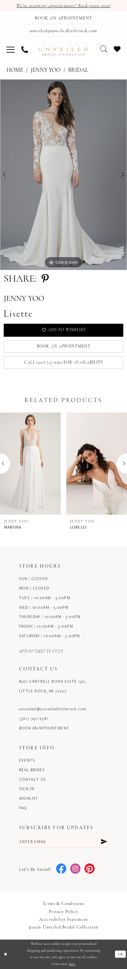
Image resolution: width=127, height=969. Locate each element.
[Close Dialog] (5, 954)
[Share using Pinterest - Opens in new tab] (45, 279)
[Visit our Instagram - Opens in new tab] (75, 869)
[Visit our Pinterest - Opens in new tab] (89, 869)
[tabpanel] (63, 175)
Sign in (27, 788)
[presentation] (30, 463)
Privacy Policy (63, 912)
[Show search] (103, 49)
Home (14, 70)
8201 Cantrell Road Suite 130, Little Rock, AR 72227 (52, 686)
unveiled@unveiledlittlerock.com (53, 709)
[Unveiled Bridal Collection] (64, 49)
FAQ (23, 808)
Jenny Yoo (45, 70)
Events (27, 760)
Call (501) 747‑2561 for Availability (64, 363)
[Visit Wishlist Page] (117, 49)
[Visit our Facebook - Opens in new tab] (61, 869)
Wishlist (29, 798)
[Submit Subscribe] (104, 842)
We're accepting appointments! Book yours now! (63, 5)
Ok (120, 954)
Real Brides (32, 769)
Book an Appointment (63, 346)
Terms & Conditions (63, 904)
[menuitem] (10, 49)
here (72, 964)
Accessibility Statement (63, 919)
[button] (10, 49)
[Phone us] (24, 49)
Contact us (32, 779)
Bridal (78, 70)
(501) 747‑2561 (33, 718)
